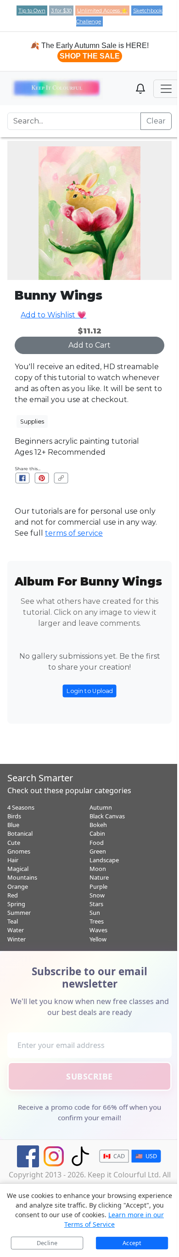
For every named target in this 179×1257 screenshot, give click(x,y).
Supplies (32, 421)
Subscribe (89, 1076)
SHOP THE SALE (90, 56)
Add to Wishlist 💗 (53, 315)
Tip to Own (31, 10)
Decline (47, 1243)
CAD (114, 1156)
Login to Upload (90, 690)
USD (146, 1156)
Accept (132, 1243)
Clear (156, 121)
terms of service (74, 533)
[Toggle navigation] (166, 89)
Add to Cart (89, 345)
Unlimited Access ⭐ (102, 10)
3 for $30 (61, 10)
